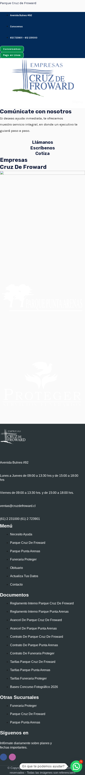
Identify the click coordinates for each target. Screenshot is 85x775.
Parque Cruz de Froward (18, 3)
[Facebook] (3, 757)
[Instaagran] (12, 757)
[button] (76, 102)
